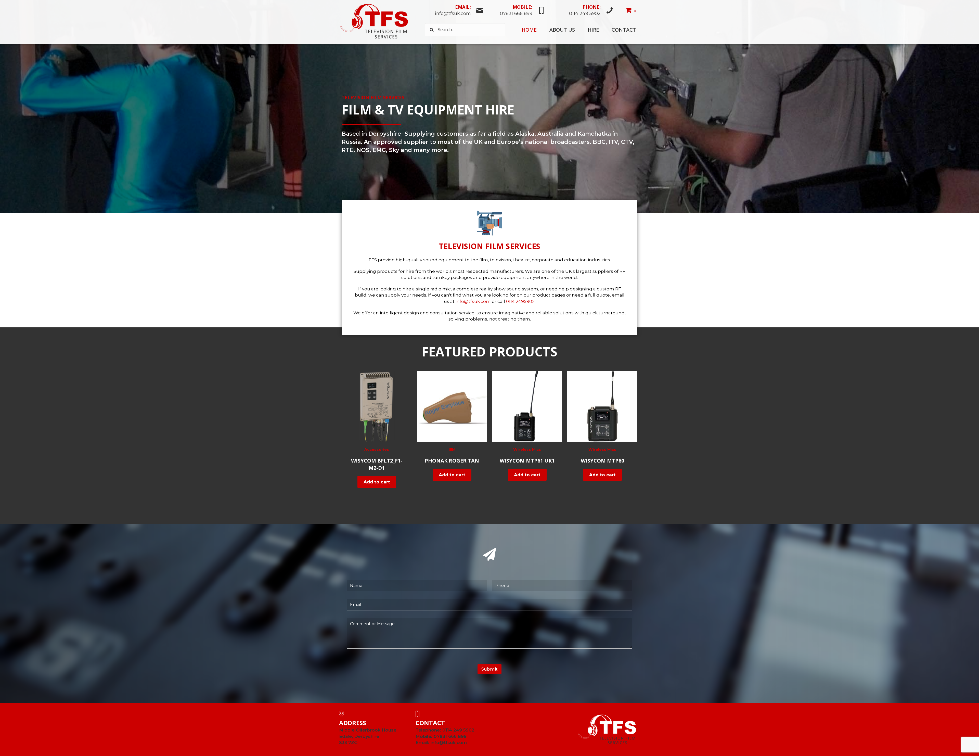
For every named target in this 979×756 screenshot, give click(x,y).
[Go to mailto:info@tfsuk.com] (454, 11)
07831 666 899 (450, 736)
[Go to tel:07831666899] (517, 11)
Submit (489, 669)
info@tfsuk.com (473, 301)
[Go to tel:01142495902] (581, 11)
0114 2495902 (520, 301)
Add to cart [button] (377, 481)
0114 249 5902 (458, 730)
